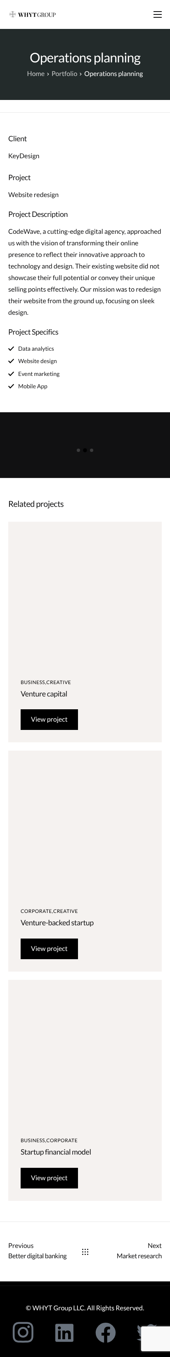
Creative (58, 682)
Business (33, 682)
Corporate (36, 911)
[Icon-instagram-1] (23, 1332)
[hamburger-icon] (157, 14)
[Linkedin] (64, 1332)
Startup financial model (56, 1151)
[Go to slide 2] (85, 450)
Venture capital (44, 693)
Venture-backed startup (57, 922)
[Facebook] (105, 1332)
